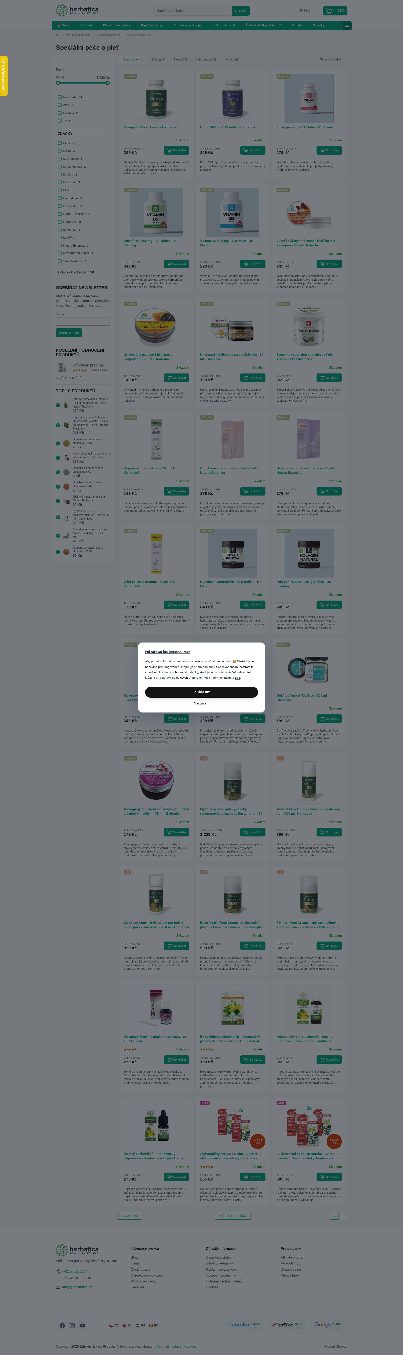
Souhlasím (201, 692)
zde (237, 677)
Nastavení (201, 703)
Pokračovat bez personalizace (167, 651)
